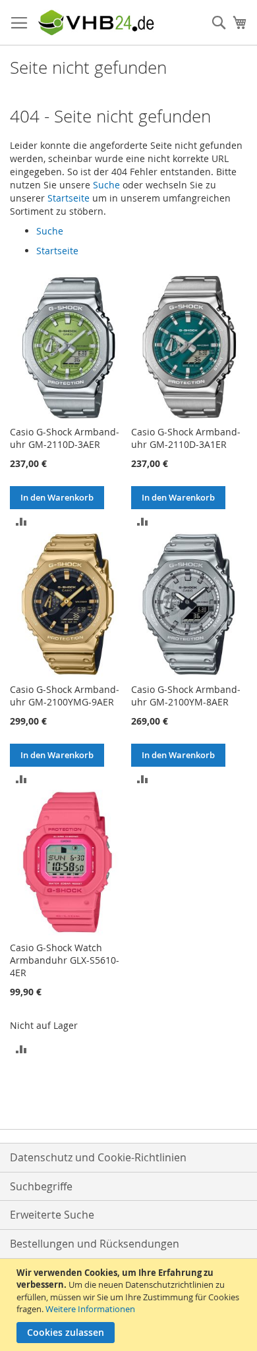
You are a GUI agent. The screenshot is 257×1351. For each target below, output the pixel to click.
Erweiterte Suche (52, 1214)
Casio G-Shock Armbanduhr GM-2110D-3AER (64, 438)
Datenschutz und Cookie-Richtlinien (98, 1157)
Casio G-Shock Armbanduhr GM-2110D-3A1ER (186, 438)
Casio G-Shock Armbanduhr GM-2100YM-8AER (186, 695)
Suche (106, 185)
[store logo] (95, 22)
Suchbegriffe (41, 1186)
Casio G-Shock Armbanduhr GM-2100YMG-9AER (64, 695)
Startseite (68, 198)
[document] (130, 1305)
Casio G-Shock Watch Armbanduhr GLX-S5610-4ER (64, 960)
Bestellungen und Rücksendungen (94, 1243)
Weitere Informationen (90, 1309)
